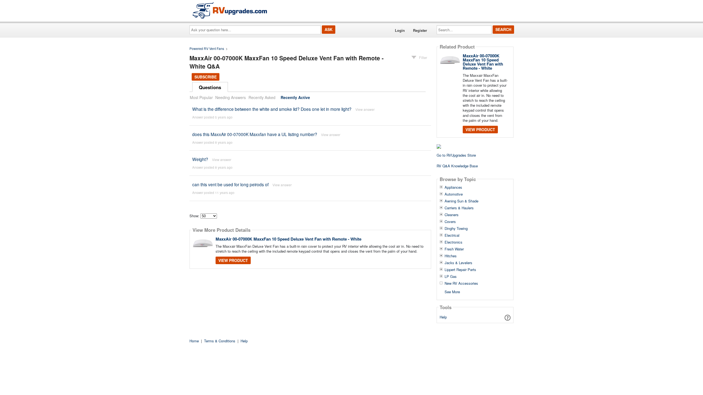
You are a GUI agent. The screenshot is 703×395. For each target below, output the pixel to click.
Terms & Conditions (219, 340)
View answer (365, 109)
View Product (233, 260)
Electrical (452, 235)
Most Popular (201, 97)
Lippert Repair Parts (460, 270)
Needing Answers (230, 97)
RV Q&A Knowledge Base (457, 165)
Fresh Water (454, 249)
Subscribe (205, 77)
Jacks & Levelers (458, 263)
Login (400, 30)
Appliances (453, 187)
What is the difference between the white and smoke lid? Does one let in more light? (272, 109)
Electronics (453, 242)
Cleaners (452, 215)
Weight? (200, 159)
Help (443, 317)
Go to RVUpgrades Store (456, 155)
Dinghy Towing (456, 228)
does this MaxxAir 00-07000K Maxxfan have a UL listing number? (254, 134)
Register (420, 30)
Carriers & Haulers (459, 208)
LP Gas (451, 276)
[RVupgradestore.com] (229, 10)
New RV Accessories (461, 283)
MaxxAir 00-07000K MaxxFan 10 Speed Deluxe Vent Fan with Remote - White (288, 239)
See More (452, 291)
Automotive (454, 194)
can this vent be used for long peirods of (230, 184)
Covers (450, 222)
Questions (210, 87)
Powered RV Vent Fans (206, 48)
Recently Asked (262, 97)
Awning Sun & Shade (461, 201)
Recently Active (295, 97)
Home (194, 340)
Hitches (451, 256)
